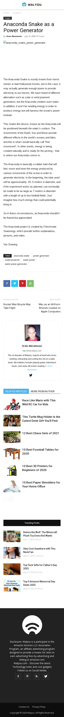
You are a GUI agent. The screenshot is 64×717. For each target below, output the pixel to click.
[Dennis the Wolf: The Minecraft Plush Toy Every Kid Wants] (11, 536)
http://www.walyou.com (32, 351)
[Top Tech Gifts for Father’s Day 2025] (11, 569)
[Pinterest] (27, 676)
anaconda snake (21, 255)
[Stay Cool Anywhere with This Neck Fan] (11, 553)
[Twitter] (32, 375)
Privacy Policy (38, 706)
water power (29, 260)
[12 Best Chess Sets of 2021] (11, 437)
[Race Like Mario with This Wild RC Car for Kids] (11, 404)
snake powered (12, 260)
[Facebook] (18, 676)
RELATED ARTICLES (16, 391)
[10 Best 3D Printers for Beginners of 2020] (11, 470)
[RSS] (36, 676)
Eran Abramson (14, 36)
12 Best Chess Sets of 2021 (40, 433)
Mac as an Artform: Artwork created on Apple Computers (50, 308)
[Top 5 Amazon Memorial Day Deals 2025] (11, 586)
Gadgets (17, 12)
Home (6, 12)
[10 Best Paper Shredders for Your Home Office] (11, 486)
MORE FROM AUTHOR (43, 391)
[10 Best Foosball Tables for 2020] (11, 454)
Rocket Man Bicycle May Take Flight (17, 306)
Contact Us (24, 706)
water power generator (16, 264)
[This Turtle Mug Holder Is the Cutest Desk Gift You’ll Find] (11, 421)
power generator (41, 255)
